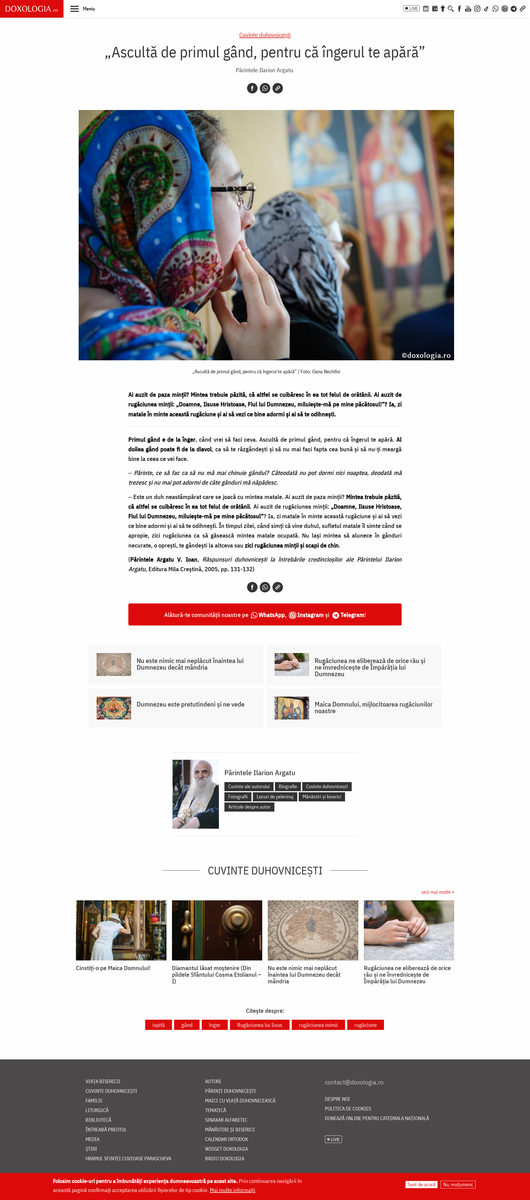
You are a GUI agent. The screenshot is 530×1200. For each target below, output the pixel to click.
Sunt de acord (421, 1184)
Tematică (215, 1110)
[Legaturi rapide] (522, 8)
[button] (82, 8)
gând (186, 1025)
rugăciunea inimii (318, 1025)
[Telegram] (514, 8)
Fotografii (238, 796)
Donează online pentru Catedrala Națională (377, 1118)
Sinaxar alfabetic (226, 1120)
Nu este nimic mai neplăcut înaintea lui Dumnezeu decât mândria (190, 663)
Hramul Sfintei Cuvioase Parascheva (128, 1159)
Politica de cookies (348, 1109)
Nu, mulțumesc (458, 1184)
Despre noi (337, 1099)
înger (215, 1025)
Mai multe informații (232, 1190)
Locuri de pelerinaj (275, 796)
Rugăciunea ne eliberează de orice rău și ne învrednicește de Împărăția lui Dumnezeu (370, 667)
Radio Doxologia (224, 1159)
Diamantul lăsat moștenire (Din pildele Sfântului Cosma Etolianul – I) (216, 974)
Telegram (352, 615)
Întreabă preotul (106, 1130)
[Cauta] (451, 8)
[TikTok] (486, 8)
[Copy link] (277, 88)
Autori (213, 1081)
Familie (94, 1101)
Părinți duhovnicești (230, 1091)
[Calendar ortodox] (426, 8)
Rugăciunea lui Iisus (259, 1025)
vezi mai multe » (438, 892)
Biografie (288, 786)
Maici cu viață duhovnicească (240, 1101)
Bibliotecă (98, 1120)
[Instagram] (477, 8)
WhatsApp (272, 615)
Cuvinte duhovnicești (265, 35)
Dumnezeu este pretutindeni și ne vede (191, 704)
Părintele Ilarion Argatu (264, 70)
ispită (158, 1025)
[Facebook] (459, 8)
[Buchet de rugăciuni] (443, 8)
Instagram (310, 615)
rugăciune (365, 1025)
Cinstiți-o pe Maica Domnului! (113, 968)
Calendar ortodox (226, 1139)
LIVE (413, 8)
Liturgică (97, 1110)
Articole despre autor (249, 807)
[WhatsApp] (495, 8)
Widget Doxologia (226, 1149)
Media (92, 1139)
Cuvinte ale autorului (249, 786)
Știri (91, 1149)
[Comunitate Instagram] (505, 8)
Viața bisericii (103, 1081)
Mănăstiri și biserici (322, 796)
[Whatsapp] (265, 88)
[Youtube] (468, 8)
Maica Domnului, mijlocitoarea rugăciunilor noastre (374, 707)
